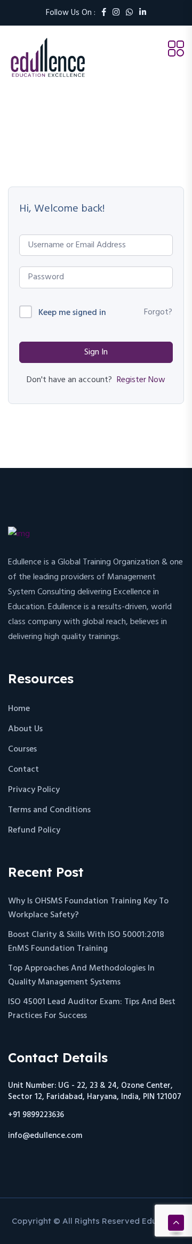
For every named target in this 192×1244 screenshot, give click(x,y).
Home (19, 709)
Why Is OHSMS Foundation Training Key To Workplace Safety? (88, 908)
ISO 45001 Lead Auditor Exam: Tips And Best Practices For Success (91, 1009)
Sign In (96, 352)
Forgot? (158, 312)
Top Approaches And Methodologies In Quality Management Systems (81, 975)
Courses (22, 749)
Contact (23, 770)
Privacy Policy (34, 790)
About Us (25, 729)
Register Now (141, 380)
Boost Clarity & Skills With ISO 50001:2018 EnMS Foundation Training (86, 942)
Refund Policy (34, 830)
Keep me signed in (72, 313)
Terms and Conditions (49, 810)
